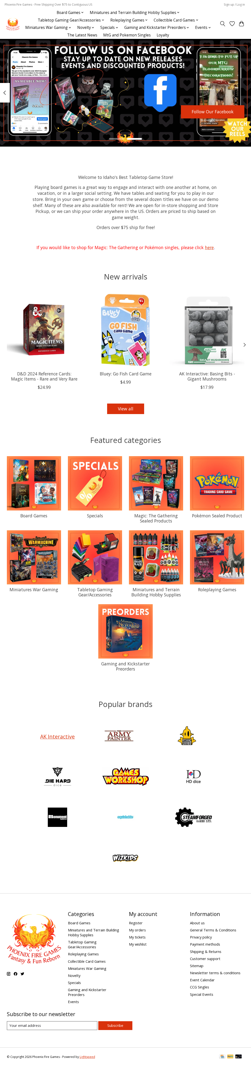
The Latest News (82, 35)
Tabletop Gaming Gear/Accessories (95, 592)
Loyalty (163, 35)
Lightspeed (87, 1057)
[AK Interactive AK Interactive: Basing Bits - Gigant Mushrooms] (207, 330)
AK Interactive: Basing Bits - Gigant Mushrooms (207, 376)
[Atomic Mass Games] (187, 736)
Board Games (33, 516)
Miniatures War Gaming (34, 589)
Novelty (74, 975)
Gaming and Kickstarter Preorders (125, 666)
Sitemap (196, 965)
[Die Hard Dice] (57, 777)
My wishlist (138, 944)
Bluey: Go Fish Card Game (125, 374)
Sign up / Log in (234, 4)
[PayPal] (230, 1056)
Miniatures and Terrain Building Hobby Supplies (156, 592)
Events (73, 1001)
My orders (137, 929)
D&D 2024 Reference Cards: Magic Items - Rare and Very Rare (44, 376)
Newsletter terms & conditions (215, 972)
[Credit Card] (222, 1056)
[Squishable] (125, 818)
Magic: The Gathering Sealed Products (156, 518)
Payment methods (205, 944)
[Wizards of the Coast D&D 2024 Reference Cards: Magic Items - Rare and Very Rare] (44, 330)
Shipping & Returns (205, 951)
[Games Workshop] (125, 777)
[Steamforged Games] (193, 818)
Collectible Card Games (87, 961)
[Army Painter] (119, 736)
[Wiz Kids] (125, 859)
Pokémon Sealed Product (217, 516)
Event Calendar (202, 979)
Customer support (205, 958)
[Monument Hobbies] (57, 818)
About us (197, 922)
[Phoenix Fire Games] (13, 24)
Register (136, 922)
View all (125, 409)
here (209, 247)
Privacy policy (201, 937)
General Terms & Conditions (213, 929)
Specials (95, 516)
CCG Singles (199, 987)
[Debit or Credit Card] (238, 1056)
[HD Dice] (193, 777)
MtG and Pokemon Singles (127, 35)
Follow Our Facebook (213, 112)
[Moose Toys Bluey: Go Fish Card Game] (125, 330)
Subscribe (115, 1025)
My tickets (137, 937)
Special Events (201, 994)
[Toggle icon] (222, 23)
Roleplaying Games (217, 589)
